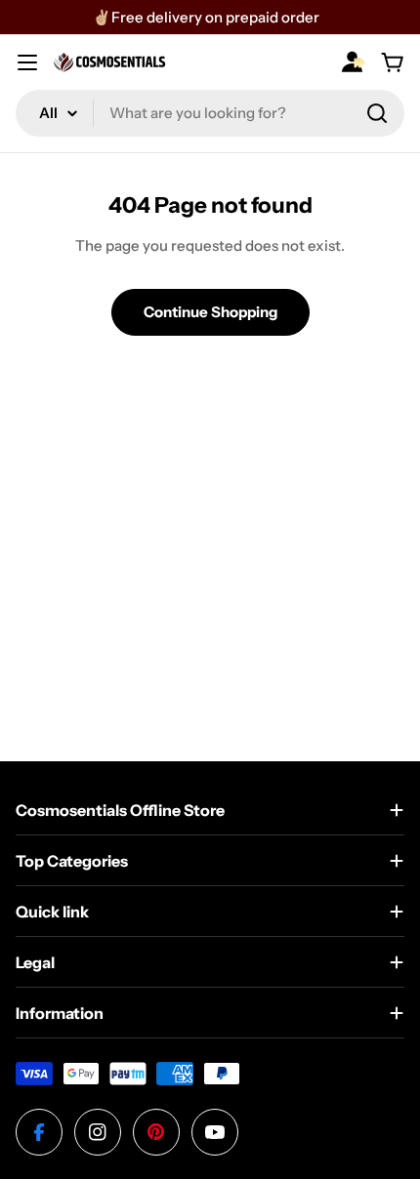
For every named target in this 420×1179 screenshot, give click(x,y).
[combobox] (210, 113)
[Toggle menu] (27, 62)
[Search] (377, 113)
